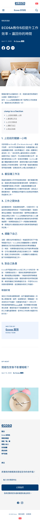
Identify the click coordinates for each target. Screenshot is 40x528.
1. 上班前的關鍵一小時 (14, 115)
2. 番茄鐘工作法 (11, 119)
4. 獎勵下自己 (10, 126)
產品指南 (4, 450)
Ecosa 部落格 (20, 10)
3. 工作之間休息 (11, 122)
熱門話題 (4, 454)
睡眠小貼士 (5, 444)
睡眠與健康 (5, 438)
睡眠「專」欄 (6, 441)
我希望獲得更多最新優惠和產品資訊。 (18, 493)
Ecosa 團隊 (20, 41)
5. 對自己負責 (10, 129)
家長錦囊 (4, 447)
